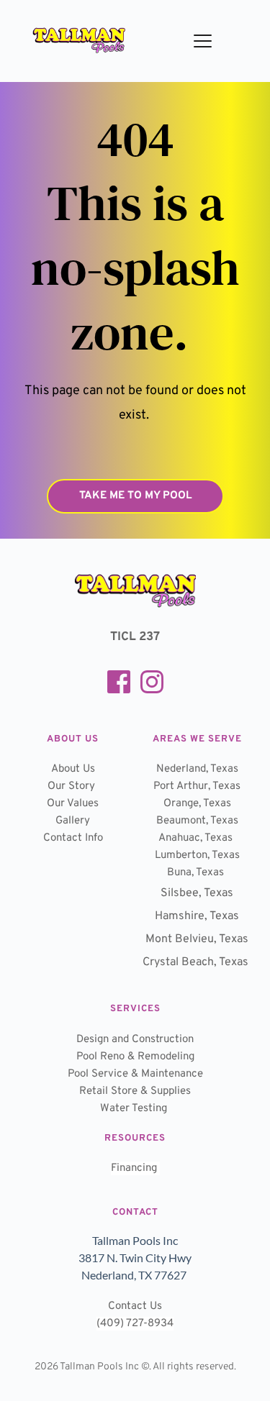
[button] (203, 41)
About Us (73, 769)
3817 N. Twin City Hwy (135, 1257)
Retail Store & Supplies (135, 1091)
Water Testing (135, 1108)
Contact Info (73, 838)
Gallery (72, 821)
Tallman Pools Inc (135, 1240)
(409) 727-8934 (135, 1324)
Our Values (73, 804)
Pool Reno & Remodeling (135, 1057)
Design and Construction (135, 1039)
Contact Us (135, 1306)
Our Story (71, 786)
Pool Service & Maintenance (135, 1074)
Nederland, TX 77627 (135, 1275)
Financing (135, 1168)
